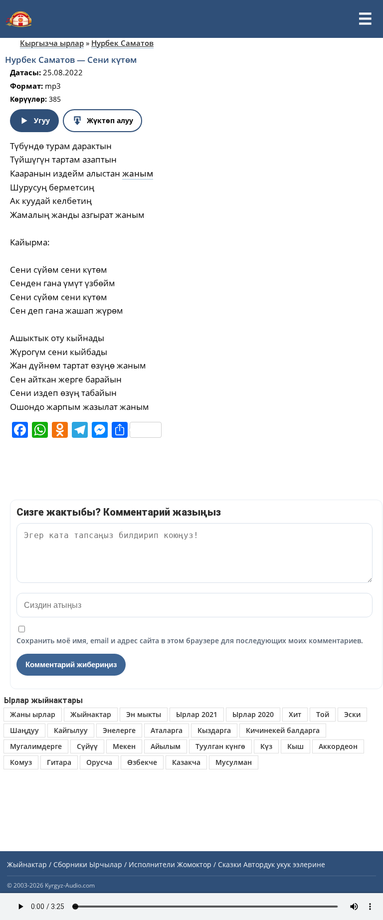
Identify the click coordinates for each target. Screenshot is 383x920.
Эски (352, 714)
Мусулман (233, 762)
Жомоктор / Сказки (209, 864)
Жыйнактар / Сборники (47, 864)
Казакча (186, 762)
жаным (137, 173)
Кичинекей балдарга (283, 730)
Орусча (99, 762)
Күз (266, 746)
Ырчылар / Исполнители (132, 864)
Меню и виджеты (365, 18)
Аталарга (167, 730)
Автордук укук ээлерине (284, 864)
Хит (295, 714)
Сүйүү (87, 746)
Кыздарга (214, 730)
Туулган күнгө (220, 746)
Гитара (59, 762)
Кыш (295, 746)
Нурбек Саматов (122, 43)
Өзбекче (142, 762)
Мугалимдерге (36, 746)
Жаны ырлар (32, 714)
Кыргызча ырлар (52, 43)
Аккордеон (338, 746)
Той (322, 714)
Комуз (21, 762)
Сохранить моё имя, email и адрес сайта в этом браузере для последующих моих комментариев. (189, 640)
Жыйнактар (90, 714)
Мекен (124, 746)
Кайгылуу (71, 730)
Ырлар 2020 (253, 714)
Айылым (166, 746)
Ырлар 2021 (196, 714)
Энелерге (119, 730)
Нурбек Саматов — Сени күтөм (71, 59)
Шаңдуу (24, 730)
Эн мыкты (143, 714)
